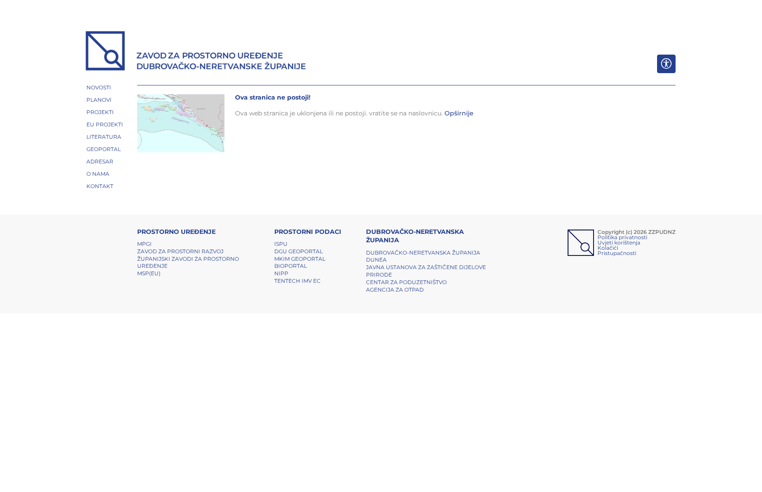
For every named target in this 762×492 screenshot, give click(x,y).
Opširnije (459, 113)
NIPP (281, 273)
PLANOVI (99, 99)
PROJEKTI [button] (100, 112)
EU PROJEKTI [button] (104, 124)
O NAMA (97, 173)
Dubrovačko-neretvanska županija (423, 252)
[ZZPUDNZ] (196, 52)
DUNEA (376, 259)
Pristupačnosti (617, 253)
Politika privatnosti (622, 237)
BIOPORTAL (290, 266)
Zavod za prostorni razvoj (180, 251)
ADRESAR (99, 161)
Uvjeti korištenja (619, 242)
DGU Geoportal (298, 251)
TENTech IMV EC (297, 280)
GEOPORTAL (103, 149)
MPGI (144, 243)
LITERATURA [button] (103, 136)
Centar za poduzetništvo (406, 282)
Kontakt (99, 186)
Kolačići (608, 247)
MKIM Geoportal (299, 258)
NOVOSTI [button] (98, 87)
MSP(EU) (149, 273)
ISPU (281, 243)
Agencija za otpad (395, 289)
